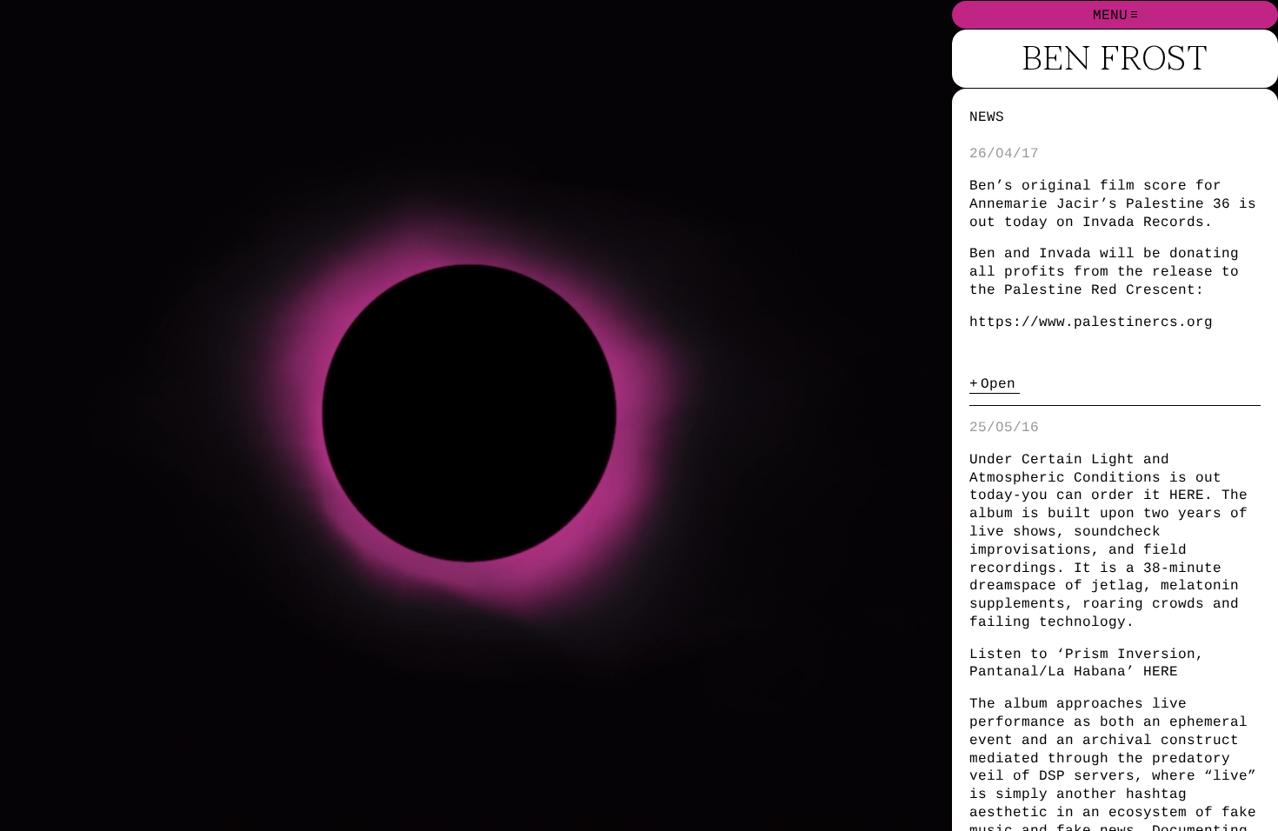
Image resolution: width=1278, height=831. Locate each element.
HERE (1186, 494)
